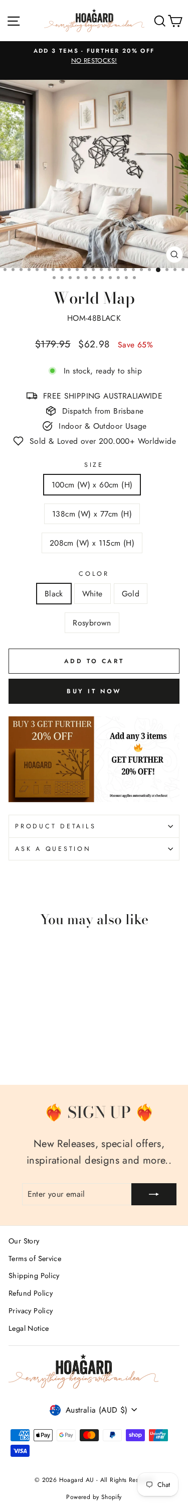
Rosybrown (92, 623)
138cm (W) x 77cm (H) (92, 514)
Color (94, 573)
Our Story (24, 1241)
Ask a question (53, 848)
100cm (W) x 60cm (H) (92, 484)
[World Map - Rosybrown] (49, 1049)
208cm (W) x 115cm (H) (92, 543)
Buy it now (94, 691)
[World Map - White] (26, 1049)
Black (54, 593)
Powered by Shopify (93, 1496)
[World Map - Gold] (37, 1049)
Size (94, 464)
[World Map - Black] (14, 1049)
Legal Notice (29, 1328)
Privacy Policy (31, 1311)
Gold (131, 593)
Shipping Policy (34, 1276)
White (92, 593)
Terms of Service (35, 1258)
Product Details (55, 826)
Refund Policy (31, 1293)
